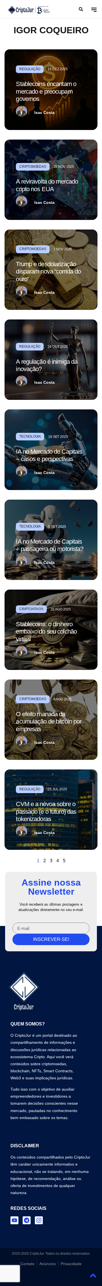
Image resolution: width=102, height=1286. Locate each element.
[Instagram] (39, 1220)
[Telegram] (27, 1220)
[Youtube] (14, 1220)
